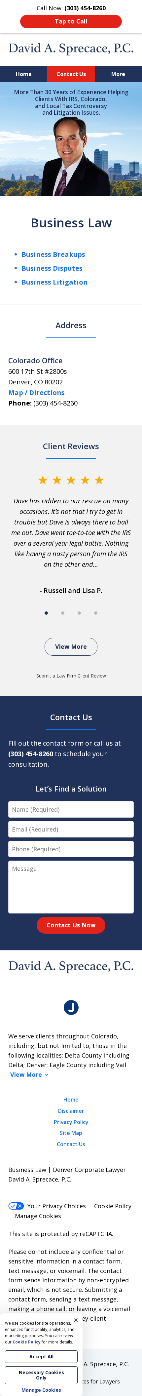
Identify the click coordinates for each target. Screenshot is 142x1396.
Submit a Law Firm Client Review (71, 676)
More (118, 74)
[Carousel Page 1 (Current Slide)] (46, 613)
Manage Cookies (38, 1216)
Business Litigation (54, 282)
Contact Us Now (71, 925)
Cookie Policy (112, 1206)
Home (24, 74)
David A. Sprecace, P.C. (97, 1364)
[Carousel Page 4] (96, 613)
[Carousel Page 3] (79, 613)
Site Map (71, 1133)
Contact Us (71, 74)
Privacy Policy (71, 1122)
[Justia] (71, 1007)
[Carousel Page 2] (62, 613)
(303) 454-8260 (55, 403)
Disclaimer (71, 1110)
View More (71, 646)
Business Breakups (53, 254)
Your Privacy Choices (56, 1206)
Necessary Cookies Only (41, 1375)
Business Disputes (52, 268)
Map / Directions (36, 392)
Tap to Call (71, 21)
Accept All (41, 1356)
